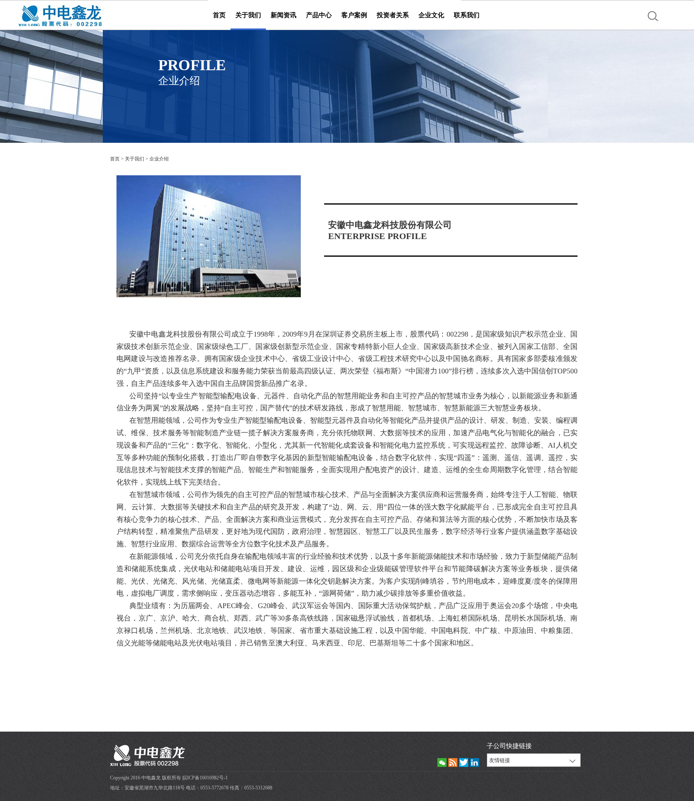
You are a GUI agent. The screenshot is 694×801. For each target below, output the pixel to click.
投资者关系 (393, 15)
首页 (219, 15)
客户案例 (354, 15)
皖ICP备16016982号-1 (205, 778)
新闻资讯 (283, 15)
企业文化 (431, 15)
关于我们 (248, 15)
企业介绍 (159, 159)
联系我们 (467, 15)
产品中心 (319, 15)
